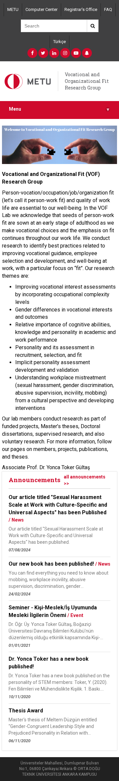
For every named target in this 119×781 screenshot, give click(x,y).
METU (13, 9)
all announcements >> (84, 480)
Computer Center (41, 9)
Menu (59, 109)
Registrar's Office (80, 9)
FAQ (108, 9)
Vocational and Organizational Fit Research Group (87, 81)
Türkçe (59, 41)
